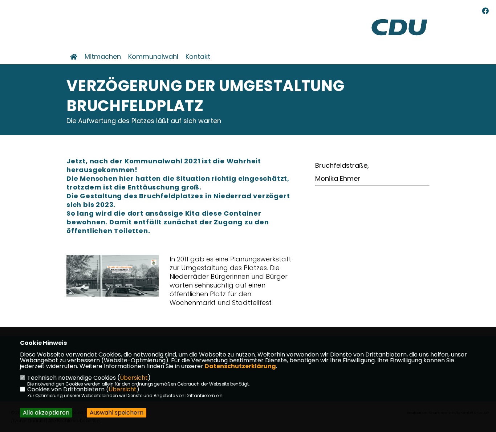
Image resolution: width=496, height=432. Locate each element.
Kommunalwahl (153, 56)
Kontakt (198, 56)
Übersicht (134, 378)
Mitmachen (103, 56)
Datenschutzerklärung (240, 366)
